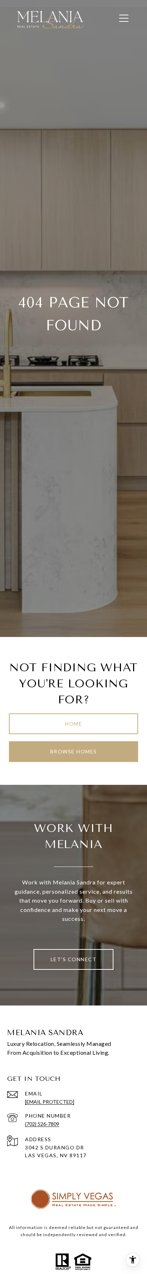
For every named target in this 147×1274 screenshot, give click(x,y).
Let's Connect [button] (74, 959)
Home (73, 724)
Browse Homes (73, 751)
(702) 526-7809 (42, 1124)
